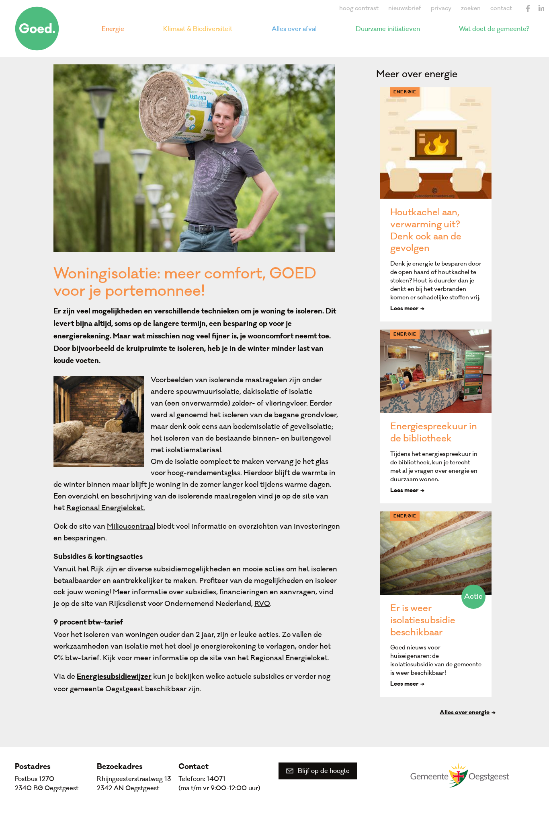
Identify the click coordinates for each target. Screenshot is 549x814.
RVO (262, 603)
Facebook (528, 8)
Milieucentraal (131, 526)
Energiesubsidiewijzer (114, 677)
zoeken (471, 8)
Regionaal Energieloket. (105, 508)
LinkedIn (541, 8)
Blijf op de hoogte (324, 771)
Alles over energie (465, 713)
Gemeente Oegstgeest (459, 774)
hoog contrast (359, 8)
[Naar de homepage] (37, 28)
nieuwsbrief (404, 8)
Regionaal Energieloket (289, 658)
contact (501, 8)
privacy (441, 8)
